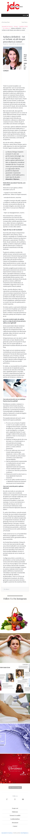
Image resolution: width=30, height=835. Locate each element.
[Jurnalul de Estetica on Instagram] (15, 799)
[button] (24, 15)
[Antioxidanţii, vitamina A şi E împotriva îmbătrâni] (15, 618)
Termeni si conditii (15, 815)
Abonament (15, 822)
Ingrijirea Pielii (23, 26)
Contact (15, 826)
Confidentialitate (15, 819)
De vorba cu (6, 28)
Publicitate (15, 812)
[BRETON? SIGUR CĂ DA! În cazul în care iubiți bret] (15, 678)
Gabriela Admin (20, 44)
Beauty (16, 26)
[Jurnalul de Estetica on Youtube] (23, 799)
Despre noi (15, 808)
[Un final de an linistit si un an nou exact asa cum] (15, 768)
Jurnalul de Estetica (7, 26)
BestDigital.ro (24, 833)
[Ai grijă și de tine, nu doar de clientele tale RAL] (15, 648)
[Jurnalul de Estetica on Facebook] (7, 799)
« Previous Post (5, 22)
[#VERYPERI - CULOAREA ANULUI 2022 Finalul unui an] (15, 738)
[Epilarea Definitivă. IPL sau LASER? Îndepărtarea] (15, 708)
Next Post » (25, 22)
